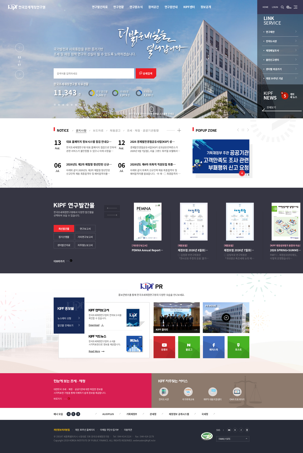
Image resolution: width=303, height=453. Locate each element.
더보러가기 (59, 261)
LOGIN (275, 7)
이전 (238, 130)
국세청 (194, 414)
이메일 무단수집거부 (109, 429)
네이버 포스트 (247, 430)
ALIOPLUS (98, 414)
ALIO (213, 414)
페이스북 (213, 349)
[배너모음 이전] (73, 414)
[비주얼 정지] (55, 104)
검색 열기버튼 (282, 7)
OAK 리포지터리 (237, 399)
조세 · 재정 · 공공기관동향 (143, 130)
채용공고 (115, 130)
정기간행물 (64, 236)
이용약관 (128, 429)
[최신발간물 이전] (112, 208)
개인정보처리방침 (62, 429)
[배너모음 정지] (69, 414)
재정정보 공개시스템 (169, 414)
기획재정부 (121, 414)
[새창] (289, 7)
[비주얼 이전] (19, 48)
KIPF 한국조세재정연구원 (27, 7)
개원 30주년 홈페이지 (85, 429)
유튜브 (164, 349)
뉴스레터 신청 (64, 318)
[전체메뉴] (295, 7)
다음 (247, 130)
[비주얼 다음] (19, 75)
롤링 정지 (243, 130)
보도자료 (98, 130)
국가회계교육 (188, 399)
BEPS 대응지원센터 (213, 399)
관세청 (143, 414)
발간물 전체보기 (65, 325)
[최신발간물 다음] (112, 215)
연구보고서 (85, 228)
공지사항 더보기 (179, 130)
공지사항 (81, 130)
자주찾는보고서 (85, 245)
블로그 (189, 349)
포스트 (238, 349)
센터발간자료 (63, 245)
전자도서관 (164, 399)
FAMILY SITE (224, 438)
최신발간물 (64, 228)
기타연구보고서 (85, 236)
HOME (265, 7)
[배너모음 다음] (78, 414)
